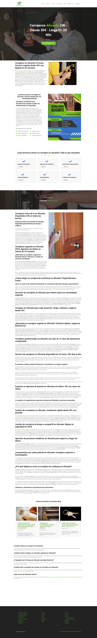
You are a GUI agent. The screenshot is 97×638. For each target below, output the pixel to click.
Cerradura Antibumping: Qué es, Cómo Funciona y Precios (47, 525)
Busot (43, 615)
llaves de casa (69, 531)
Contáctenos (77, 3)
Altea (43, 612)
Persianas (21, 620)
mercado (29, 121)
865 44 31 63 (52, 201)
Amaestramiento (22, 616)
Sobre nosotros (70, 3)
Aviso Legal (62, 631)
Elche (43, 620)
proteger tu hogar (26, 73)
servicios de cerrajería (34, 298)
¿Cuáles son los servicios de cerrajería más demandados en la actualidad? (26, 525)
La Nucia (66, 613)
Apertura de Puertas (22, 612)
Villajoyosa (67, 623)
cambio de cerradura (20, 429)
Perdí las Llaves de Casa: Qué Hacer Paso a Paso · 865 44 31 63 (70, 524)
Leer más (32, 535)
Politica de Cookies (77, 631)
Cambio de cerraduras (23, 619)
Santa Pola (67, 620)
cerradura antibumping (58, 359)
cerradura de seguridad (24, 571)
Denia (43, 617)
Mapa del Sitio (21, 621)
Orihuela (66, 616)
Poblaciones (59, 3)
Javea (66, 612)
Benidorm (44, 613)
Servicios (47, 3)
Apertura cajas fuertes (23, 615)
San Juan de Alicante (54, 289)
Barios (53, 3)
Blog (64, 3)
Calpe (16, 274)
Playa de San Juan (50, 577)
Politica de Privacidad (69, 631)
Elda (43, 621)
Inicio (43, 3)
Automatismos (21, 617)
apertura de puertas (64, 345)
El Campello (56, 577)
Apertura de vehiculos (23, 613)
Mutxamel (71, 577)
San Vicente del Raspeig (64, 577)
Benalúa (75, 555)
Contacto (20, 623)
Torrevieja (61, 373)
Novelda (66, 615)
